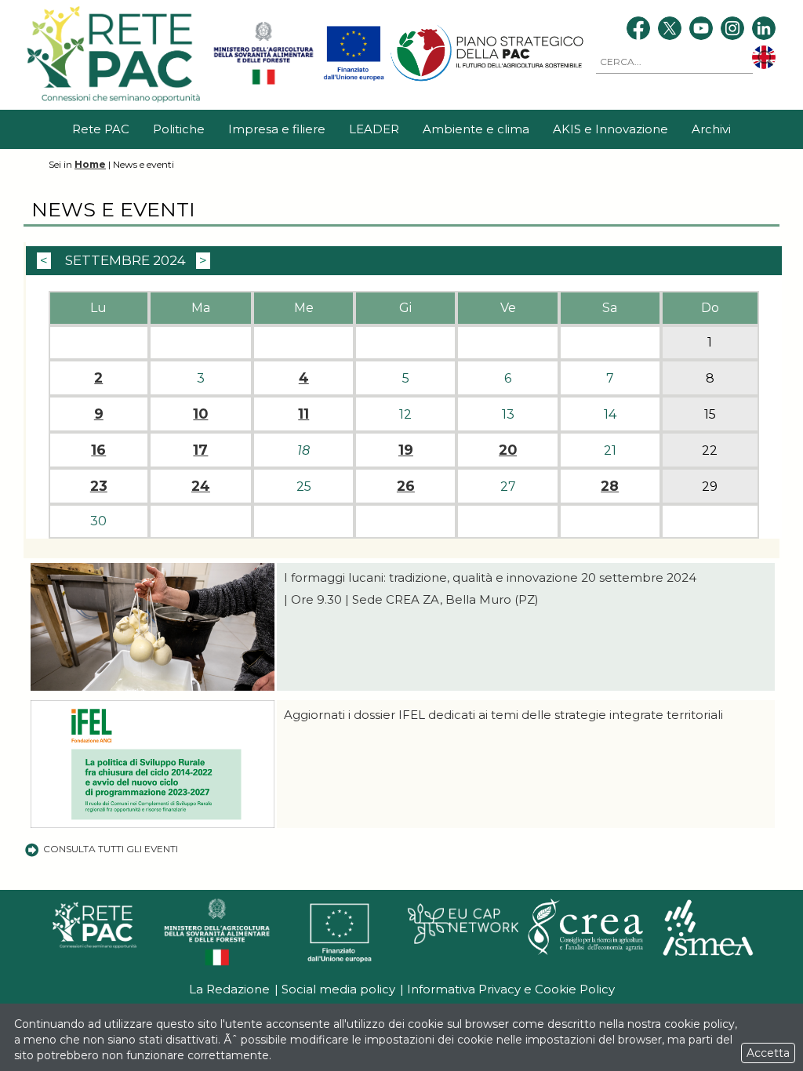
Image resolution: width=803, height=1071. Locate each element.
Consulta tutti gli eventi (110, 849)
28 (610, 486)
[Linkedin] (763, 30)
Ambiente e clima (476, 129)
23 (98, 486)
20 (508, 450)
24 (200, 486)
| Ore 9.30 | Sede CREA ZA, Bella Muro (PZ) (411, 599)
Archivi (711, 129)
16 (98, 450)
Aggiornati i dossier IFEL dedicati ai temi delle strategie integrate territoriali (505, 714)
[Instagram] (732, 30)
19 (405, 450)
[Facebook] (638, 30)
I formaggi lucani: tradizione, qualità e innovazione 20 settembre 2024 (490, 577)
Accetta (768, 1053)
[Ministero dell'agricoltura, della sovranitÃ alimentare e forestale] (263, 81)
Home (90, 164)
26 (406, 486)
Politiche (179, 129)
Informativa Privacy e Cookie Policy (511, 989)
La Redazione (229, 989)
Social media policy (338, 989)
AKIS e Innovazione (610, 129)
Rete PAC (100, 129)
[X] (669, 30)
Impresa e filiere (276, 129)
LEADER (374, 129)
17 (200, 450)
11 (303, 414)
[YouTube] (701, 30)
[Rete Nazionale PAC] (115, 101)
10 (200, 414)
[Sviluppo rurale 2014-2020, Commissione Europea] (354, 81)
